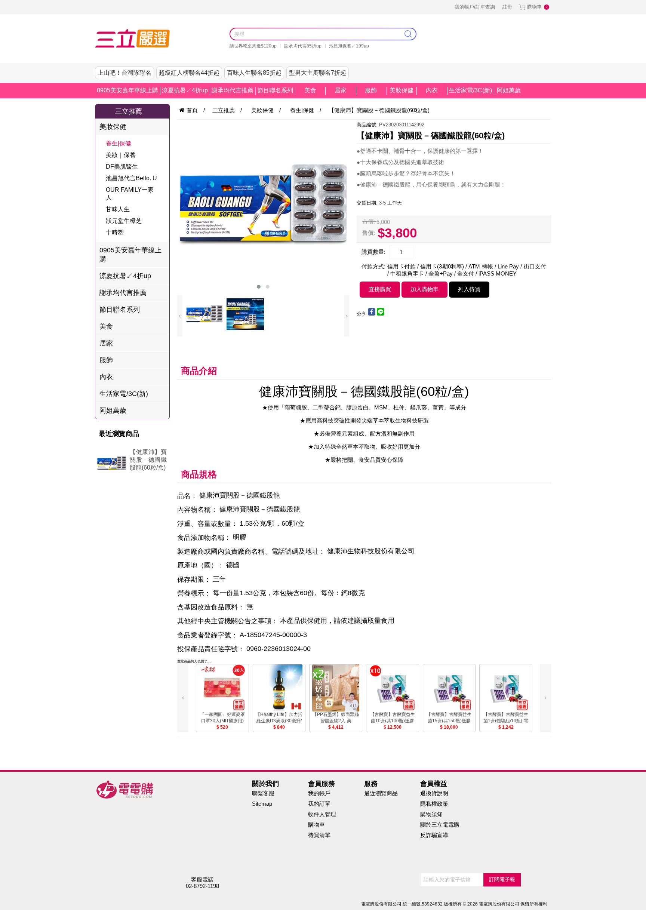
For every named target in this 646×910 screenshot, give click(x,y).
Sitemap (262, 803)
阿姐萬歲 (509, 90)
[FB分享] (371, 314)
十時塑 (115, 232)
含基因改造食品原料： (210, 607)
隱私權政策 (434, 803)
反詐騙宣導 (434, 835)
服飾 (371, 90)
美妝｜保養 (121, 155)
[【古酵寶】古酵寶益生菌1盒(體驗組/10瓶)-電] (506, 687)
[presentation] (179, 315)
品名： (187, 495)
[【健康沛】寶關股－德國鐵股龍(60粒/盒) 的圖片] (263, 206)
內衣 (432, 90)
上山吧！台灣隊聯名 (124, 73)
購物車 (534, 7)
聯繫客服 (263, 793)
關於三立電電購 (439, 824)
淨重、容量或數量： (207, 524)
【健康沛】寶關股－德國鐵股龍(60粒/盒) (148, 460)
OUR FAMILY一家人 (130, 194)
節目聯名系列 (275, 90)
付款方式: (373, 266)
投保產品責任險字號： (210, 649)
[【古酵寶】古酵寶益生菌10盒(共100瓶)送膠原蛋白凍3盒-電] (392, 687)
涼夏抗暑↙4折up (185, 90)
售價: (368, 232)
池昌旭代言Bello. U (131, 178)
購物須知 (431, 814)
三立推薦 (128, 111)
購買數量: (373, 252)
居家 (341, 90)
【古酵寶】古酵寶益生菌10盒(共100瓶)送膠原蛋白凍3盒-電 (392, 721)
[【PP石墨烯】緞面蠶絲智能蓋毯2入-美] (336, 687)
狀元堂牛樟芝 (124, 221)
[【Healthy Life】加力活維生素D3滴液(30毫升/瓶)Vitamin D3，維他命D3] (279, 687)
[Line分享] (380, 314)
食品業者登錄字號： (207, 635)
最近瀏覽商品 (381, 793)
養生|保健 (118, 143)
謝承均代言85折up (303, 46)
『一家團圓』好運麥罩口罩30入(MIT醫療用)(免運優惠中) (222, 721)
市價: (368, 221)
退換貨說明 (434, 793)
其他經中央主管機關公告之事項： (227, 621)
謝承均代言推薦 (232, 90)
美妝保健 (401, 90)
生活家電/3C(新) (470, 90)
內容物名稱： (197, 510)
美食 (310, 90)
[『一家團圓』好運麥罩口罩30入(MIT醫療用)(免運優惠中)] (222, 687)
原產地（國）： (200, 565)
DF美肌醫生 (122, 166)
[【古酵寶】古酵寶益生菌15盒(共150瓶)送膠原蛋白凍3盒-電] (449, 687)
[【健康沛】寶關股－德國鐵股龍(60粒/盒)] (107, 464)
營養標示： (194, 593)
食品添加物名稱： (204, 537)
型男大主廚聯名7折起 (317, 73)
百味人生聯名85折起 (254, 73)
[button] (258, 286)
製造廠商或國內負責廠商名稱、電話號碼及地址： (251, 551)
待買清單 (319, 835)
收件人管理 (322, 814)
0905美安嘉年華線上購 (127, 90)
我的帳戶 (319, 793)
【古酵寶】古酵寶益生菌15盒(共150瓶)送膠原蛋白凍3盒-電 (449, 721)
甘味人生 (118, 209)
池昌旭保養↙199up (349, 46)
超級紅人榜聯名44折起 (189, 73)
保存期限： (194, 579)
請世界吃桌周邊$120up (253, 46)
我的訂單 (319, 803)
